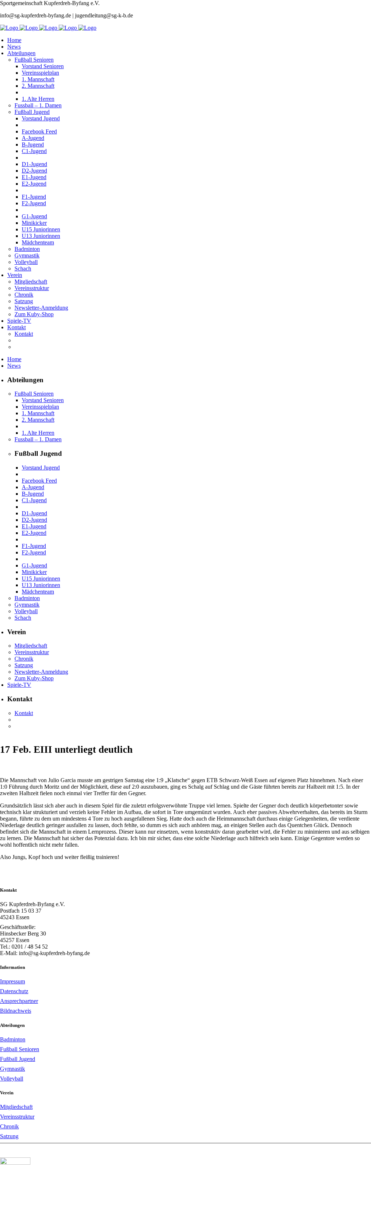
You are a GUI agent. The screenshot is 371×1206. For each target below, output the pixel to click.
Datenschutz (14, 991)
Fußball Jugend (17, 1059)
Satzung (9, 1136)
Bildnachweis (15, 1011)
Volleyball (11, 1078)
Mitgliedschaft (16, 1107)
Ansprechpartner (19, 1001)
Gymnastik (12, 1069)
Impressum (12, 981)
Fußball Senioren (19, 1049)
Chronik (9, 1126)
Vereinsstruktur (17, 1117)
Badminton (12, 1039)
